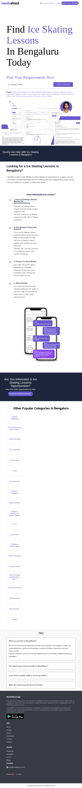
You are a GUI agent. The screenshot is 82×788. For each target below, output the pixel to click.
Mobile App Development (19, 92)
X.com (8, 757)
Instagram (10, 754)
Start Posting (63, 84)
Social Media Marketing (35, 92)
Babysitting (64, 92)
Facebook (9, 751)
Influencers (56, 92)
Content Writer (36, 94)
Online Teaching (46, 94)
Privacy (9, 730)
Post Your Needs (70, 3)
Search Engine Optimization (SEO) (16, 94)
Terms (8, 733)
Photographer (56, 94)
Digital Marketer (47, 92)
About (8, 727)
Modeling (19, 96)
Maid (69, 92)
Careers (9, 742)
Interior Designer (47, 96)
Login (57, 3)
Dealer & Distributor (35, 96)
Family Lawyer (10, 96)
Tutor (29, 94)
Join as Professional (20, 394)
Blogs (8, 760)
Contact (9, 739)
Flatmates (25, 96)
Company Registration (67, 94)
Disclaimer (10, 736)
